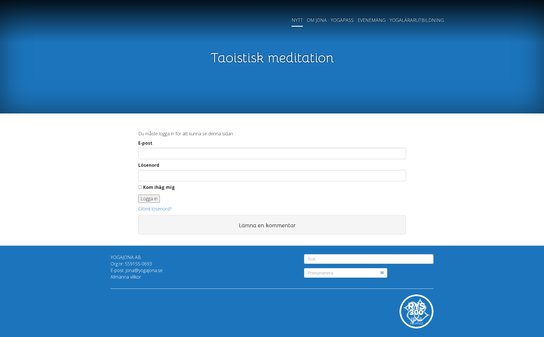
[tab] (272, 224)
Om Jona (317, 20)
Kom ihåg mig (158, 187)
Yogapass (342, 20)
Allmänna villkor (125, 277)
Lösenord (148, 165)
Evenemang (372, 20)
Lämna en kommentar (267, 225)
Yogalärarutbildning (417, 20)
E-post (145, 143)
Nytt (297, 20)
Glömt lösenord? (154, 209)
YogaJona (128, 24)
